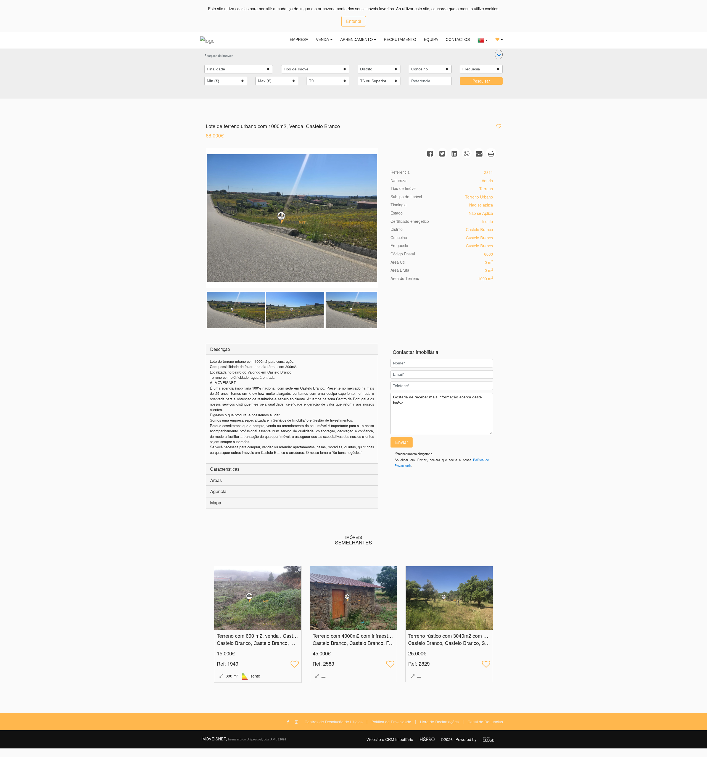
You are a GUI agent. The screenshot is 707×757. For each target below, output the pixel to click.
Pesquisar (481, 81)
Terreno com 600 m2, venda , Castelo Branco (267, 635)
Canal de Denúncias (485, 721)
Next (385, 219)
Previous (198, 219)
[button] (499, 54)
